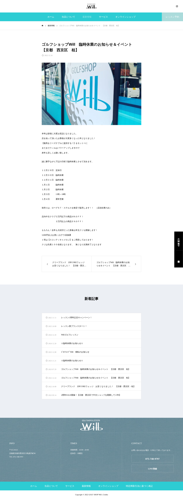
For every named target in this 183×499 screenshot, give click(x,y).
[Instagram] (177, 6)
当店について (68, 17)
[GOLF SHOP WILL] (91, 6)
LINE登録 (152, 469)
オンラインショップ (125, 17)
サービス (103, 17)
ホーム (50, 17)
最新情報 (87, 17)
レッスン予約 (172, 17)
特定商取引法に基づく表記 (139, 486)
